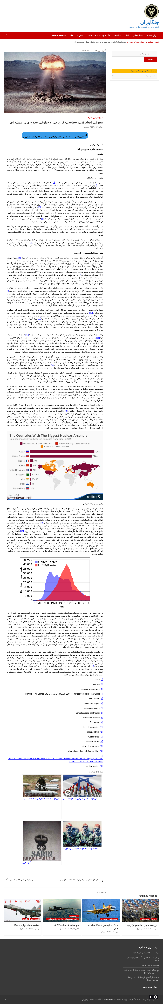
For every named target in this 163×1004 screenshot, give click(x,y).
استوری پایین (145, 919)
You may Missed (147, 895)
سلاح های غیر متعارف (95, 118)
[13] (98, 337)
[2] (97, 185)
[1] (54, 182)
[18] (92, 666)
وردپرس (85, 999)
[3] (39, 207)
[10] (91, 313)
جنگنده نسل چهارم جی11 (26, 925)
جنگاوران (149, 22)
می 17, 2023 (113, 932)
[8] (8, 291)
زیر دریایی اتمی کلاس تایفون (21, 880)
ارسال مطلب (138, 35)
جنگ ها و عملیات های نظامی (98, 35)
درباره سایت (152, 35)
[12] (27, 335)
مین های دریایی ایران (150, 965)
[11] (39, 318)
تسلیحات (117, 35)
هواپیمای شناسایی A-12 (66, 925)
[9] (15, 302)
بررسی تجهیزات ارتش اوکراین (142, 925)
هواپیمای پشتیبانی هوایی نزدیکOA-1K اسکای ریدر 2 (80, 881)
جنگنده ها (104, 919)
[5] (31, 242)
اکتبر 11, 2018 (73, 929)
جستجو (150, 59)
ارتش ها (80, 35)
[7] (80, 275)
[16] (41, 523)
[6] (19, 258)
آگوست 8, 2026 (151, 929)
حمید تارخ (86, 127)
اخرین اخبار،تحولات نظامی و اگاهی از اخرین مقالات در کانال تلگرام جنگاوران (53, 136)
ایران (127, 35)
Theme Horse (110, 999)
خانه (71, 35)
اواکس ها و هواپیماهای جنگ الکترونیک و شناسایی (62, 919)
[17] (22, 531)
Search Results (59, 35)
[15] (66, 411)
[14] (52, 365)
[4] (42, 218)
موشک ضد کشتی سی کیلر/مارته (146, 953)
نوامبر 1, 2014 (34, 929)
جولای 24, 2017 (97, 127)
